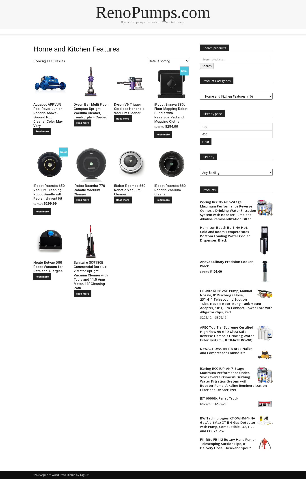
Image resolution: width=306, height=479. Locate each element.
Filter (205, 141)
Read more (42, 131)
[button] (267, 35)
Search (207, 66)
